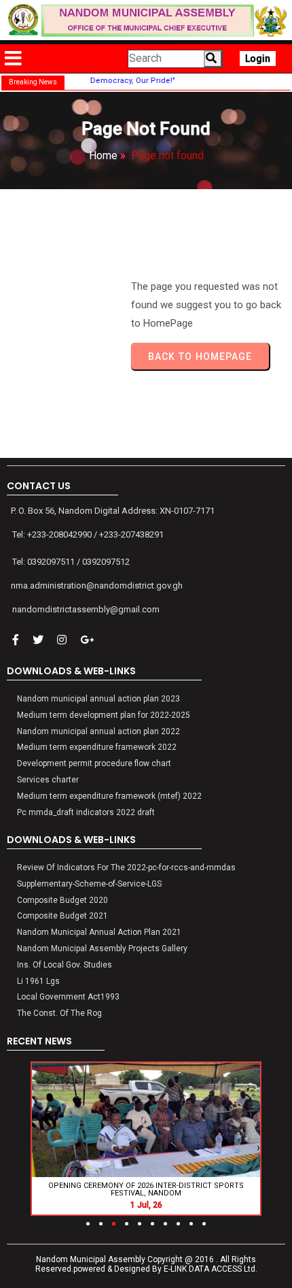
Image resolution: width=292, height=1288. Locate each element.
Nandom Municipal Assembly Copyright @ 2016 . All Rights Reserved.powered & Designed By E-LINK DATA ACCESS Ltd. (146, 1264)
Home (103, 155)
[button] (87, 1224)
